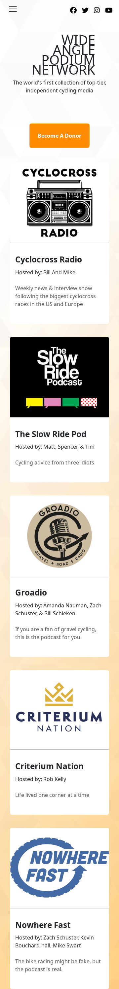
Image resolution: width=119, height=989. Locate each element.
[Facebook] (73, 11)
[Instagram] (97, 11)
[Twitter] (85, 11)
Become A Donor (59, 135)
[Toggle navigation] (12, 9)
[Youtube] (109, 11)
